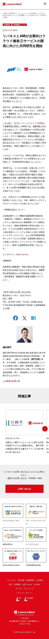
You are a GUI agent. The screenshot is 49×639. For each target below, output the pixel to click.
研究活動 (21, 580)
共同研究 (7, 25)
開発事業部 (30, 580)
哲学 (10, 584)
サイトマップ (29, 588)
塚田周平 (7, 347)
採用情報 (17, 584)
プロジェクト (11, 580)
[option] (24, 431)
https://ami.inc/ (22, 254)
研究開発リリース (19, 25)
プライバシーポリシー (24, 592)
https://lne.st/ (25, 295)
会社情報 (39, 580)
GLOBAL (37, 584)
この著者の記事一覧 (11, 380)
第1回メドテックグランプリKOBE (28, 123)
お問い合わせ (24, 488)
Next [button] (45, 429)
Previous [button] (4, 429)
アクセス (19, 588)
